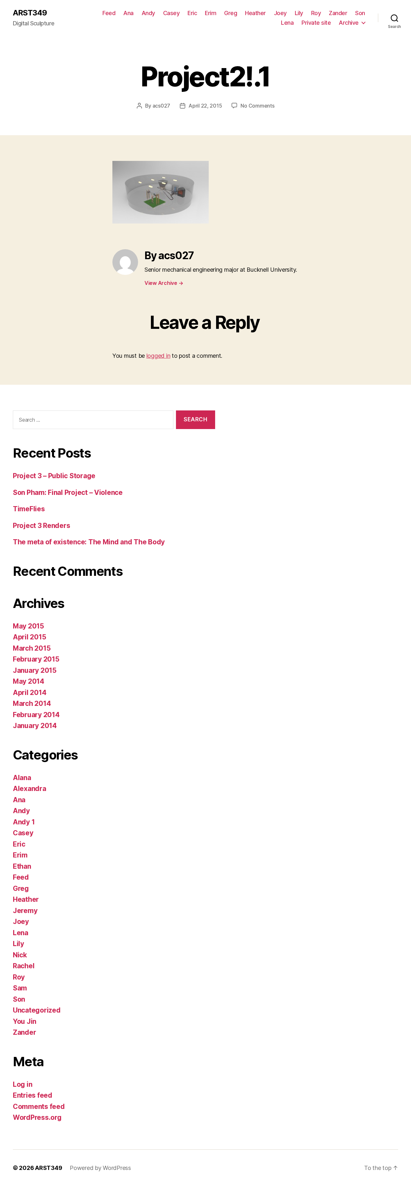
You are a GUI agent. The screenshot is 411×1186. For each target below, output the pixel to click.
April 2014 (29, 693)
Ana (128, 13)
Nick (20, 955)
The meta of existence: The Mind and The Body (89, 542)
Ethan (22, 866)
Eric (192, 13)
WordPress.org (37, 1117)
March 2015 (31, 648)
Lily (299, 13)
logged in (158, 355)
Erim (210, 13)
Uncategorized (37, 1010)
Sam (20, 988)
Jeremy (25, 911)
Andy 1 (24, 822)
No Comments (257, 105)
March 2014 (32, 703)
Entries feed (32, 1095)
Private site (316, 22)
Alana (22, 778)
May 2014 (28, 681)
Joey (280, 13)
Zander (338, 13)
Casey (171, 13)
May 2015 (28, 626)
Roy (316, 13)
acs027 (161, 105)
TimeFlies (29, 509)
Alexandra (29, 789)
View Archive (163, 283)
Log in (22, 1084)
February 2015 (36, 659)
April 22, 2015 (205, 105)
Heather (255, 13)
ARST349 (30, 13)
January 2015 (35, 670)
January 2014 (35, 726)
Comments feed (39, 1107)
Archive (349, 22)
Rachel (23, 966)
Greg (230, 13)
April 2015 (29, 637)
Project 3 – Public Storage (54, 476)
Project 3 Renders (41, 526)
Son (360, 13)
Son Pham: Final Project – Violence (68, 492)
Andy (148, 13)
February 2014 (36, 715)
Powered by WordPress (100, 1167)
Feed (108, 13)
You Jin (24, 1021)
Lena (287, 22)
